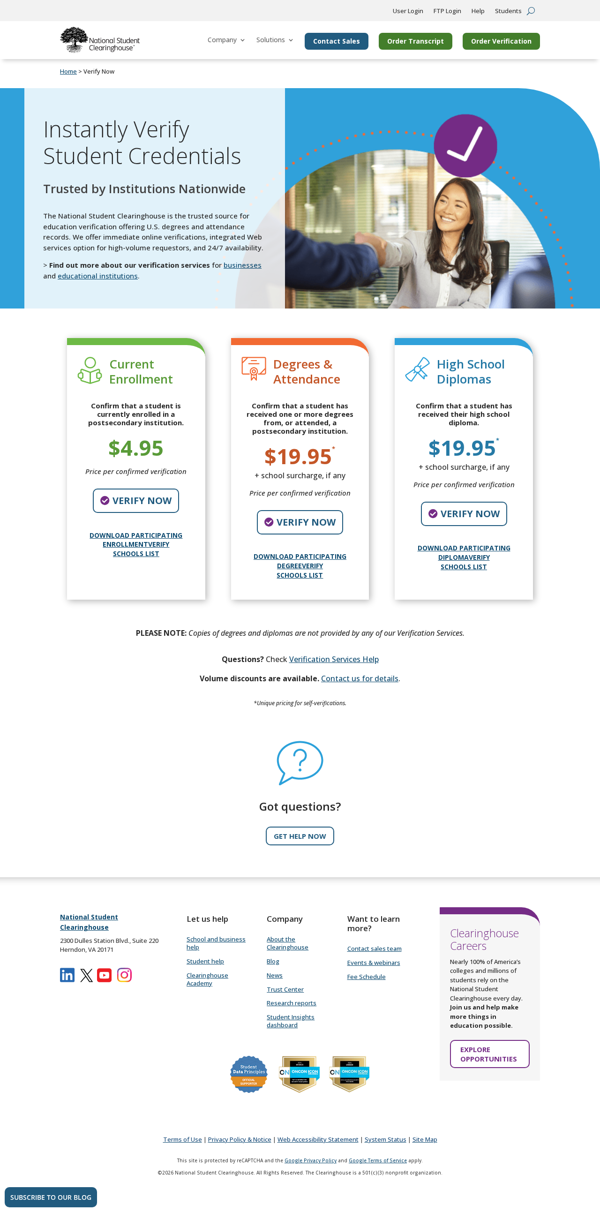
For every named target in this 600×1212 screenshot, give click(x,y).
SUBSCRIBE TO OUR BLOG (50, 1197)
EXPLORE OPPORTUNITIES (488, 1054)
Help (478, 11)
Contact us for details (359, 678)
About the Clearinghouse (287, 943)
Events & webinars (373, 962)
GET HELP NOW (300, 836)
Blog (273, 961)
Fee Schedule (366, 976)
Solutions (270, 39)
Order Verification (501, 41)
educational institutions (98, 275)
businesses (243, 265)
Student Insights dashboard (291, 1021)
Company (222, 39)
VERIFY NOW (142, 500)
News (275, 975)
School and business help (216, 943)
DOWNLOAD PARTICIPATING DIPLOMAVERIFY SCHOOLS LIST (464, 557)
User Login (408, 11)
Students (508, 11)
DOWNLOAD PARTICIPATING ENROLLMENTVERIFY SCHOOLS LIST (136, 544)
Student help (205, 961)
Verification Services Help (334, 659)
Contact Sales (336, 41)
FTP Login (447, 11)
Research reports (291, 1003)
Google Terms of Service (378, 1160)
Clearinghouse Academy (207, 979)
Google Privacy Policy (311, 1160)
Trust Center (285, 989)
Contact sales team (374, 948)
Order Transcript (415, 41)
